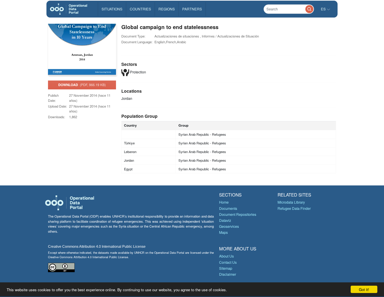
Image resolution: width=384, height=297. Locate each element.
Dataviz (225, 220)
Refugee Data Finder (294, 208)
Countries (140, 9)
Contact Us (228, 262)
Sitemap (225, 268)
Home (224, 202)
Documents (228, 208)
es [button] (324, 9)
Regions (166, 9)
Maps (223, 232)
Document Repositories (237, 214)
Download (82, 84)
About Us (226, 256)
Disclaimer (227, 274)
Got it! (364, 289)
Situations (112, 9)
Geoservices (229, 226)
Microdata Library (291, 202)
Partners (192, 9)
